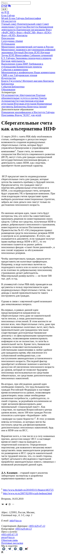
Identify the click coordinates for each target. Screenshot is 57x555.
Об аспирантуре (10, 95)
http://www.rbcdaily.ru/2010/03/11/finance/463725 (28, 490)
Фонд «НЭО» (44, 32)
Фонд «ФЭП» (9, 35)
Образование (8, 89)
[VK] (21, 549)
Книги (5, 81)
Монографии (22, 55)
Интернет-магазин (33, 81)
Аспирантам (8, 101)
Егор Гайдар (8, 15)
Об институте (8, 21)
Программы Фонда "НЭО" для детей (21, 115)
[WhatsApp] (9, 504)
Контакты (22, 35)
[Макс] (4, 549)
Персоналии (8, 38)
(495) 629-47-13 (37, 526)
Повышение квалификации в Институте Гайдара (27, 112)
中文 (6, 12)
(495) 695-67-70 (9, 534)
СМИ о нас (7, 75)
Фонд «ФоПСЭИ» (26, 32)
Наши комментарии (44, 72)
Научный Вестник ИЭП (27, 52)
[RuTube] (26, 549)
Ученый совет (9, 24)
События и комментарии (14, 69)
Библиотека (7, 83)
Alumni (19, 41)
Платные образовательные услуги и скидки (23, 96)
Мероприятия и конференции (17, 72)
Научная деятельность (13, 61)
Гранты (43, 98)
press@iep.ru (8, 537)
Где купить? (16, 81)
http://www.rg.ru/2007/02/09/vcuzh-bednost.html (27, 493)
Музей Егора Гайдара (13, 18)
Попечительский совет (29, 24)
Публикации (8, 44)
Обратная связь (9, 540)
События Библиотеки (13, 86)
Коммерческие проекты (29, 66)
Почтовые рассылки (12, 543)
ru (4, 9)
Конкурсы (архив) (37, 106)
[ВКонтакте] (2, 504)
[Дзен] (15, 549)
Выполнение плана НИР (15, 64)
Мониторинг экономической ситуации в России (27, 46)
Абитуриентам (27, 95)
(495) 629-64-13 (23, 528)
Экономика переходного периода (33, 58)
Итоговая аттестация (25, 103)
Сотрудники (8, 41)
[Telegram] (6, 504)
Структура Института (26, 26)
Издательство (8, 78)
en (2, 12)
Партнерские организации (31, 29)
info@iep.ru (16, 520)
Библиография (33, 18)
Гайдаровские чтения (25, 75)
